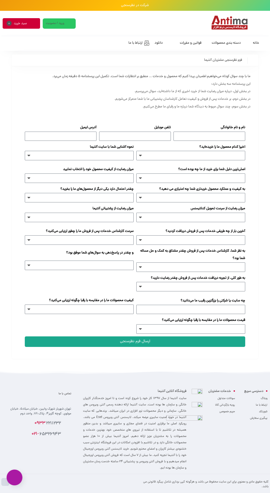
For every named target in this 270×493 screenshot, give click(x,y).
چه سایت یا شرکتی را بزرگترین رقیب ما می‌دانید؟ (213, 300)
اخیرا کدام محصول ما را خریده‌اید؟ (222, 147)
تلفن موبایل (162, 127)
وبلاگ (264, 398)
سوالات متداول (226, 398)
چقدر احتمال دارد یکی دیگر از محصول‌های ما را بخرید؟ (97, 189)
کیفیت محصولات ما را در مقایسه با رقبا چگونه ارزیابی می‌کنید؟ (91, 300)
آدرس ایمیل (88, 127)
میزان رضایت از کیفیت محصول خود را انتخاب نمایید (98, 169)
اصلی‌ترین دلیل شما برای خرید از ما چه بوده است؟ (211, 169)
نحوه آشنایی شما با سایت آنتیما (112, 147)
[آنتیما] (229, 23)
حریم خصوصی (227, 412)
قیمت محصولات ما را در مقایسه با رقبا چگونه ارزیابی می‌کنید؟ (203, 320)
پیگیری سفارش (258, 418)
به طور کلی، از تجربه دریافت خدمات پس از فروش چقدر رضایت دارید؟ (198, 278)
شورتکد (263, 412)
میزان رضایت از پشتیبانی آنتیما (113, 208)
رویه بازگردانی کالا (225, 405)
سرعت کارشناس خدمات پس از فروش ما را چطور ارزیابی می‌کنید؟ (90, 231)
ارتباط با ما (261, 405)
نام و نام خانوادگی (233, 127)
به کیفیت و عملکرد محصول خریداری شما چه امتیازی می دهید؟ (202, 189)
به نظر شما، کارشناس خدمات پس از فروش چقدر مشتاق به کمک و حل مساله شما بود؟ (192, 254)
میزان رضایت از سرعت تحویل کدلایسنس (218, 208)
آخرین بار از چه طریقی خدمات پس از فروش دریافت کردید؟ (205, 231)
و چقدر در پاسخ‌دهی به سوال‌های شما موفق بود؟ (100, 253)
